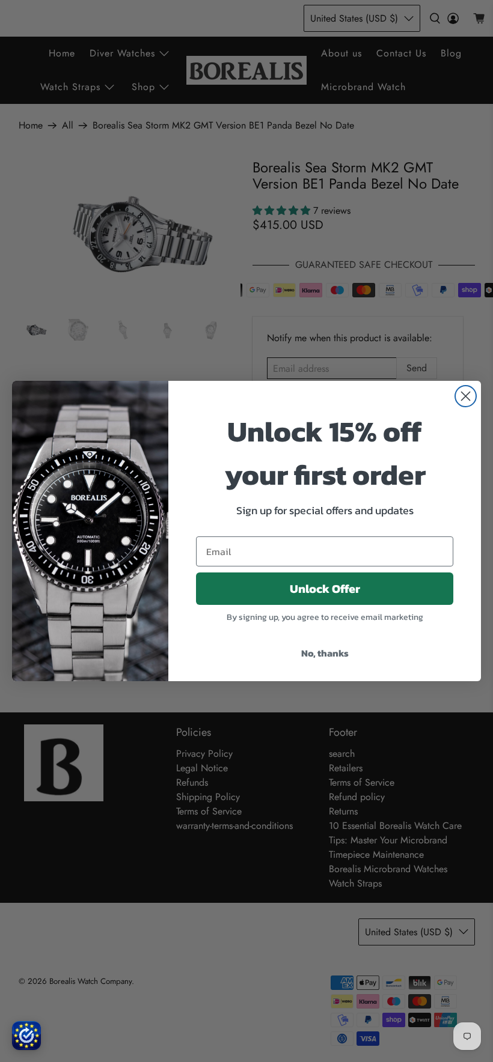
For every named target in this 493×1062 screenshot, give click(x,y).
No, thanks (325, 653)
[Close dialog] (465, 396)
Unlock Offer (325, 589)
